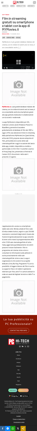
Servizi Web (10, 37)
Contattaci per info (18, 330)
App (4, 37)
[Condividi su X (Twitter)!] (18, 428)
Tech (18, 381)
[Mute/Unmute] (7, 68)
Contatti (18, 416)
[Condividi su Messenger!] (7, 428)
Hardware (18, 358)
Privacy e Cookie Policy (19, 419)
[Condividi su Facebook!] (2, 428)
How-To (5, 5)
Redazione (5, 34)
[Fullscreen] (33, 68)
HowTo (18, 377)
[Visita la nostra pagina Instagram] (20, 346)
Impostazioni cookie (19, 422)
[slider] (11, 68)
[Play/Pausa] (4, 68)
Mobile (18, 362)
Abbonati (31, 5)
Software (5, 14)
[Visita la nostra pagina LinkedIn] (23, 346)
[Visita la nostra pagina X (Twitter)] (25, 346)
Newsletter (21, 5)
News (12, 5)
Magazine (18, 384)
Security (18, 373)
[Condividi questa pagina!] (23, 428)
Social (18, 37)
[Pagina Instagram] (34, 2)
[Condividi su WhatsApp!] (12, 428)
